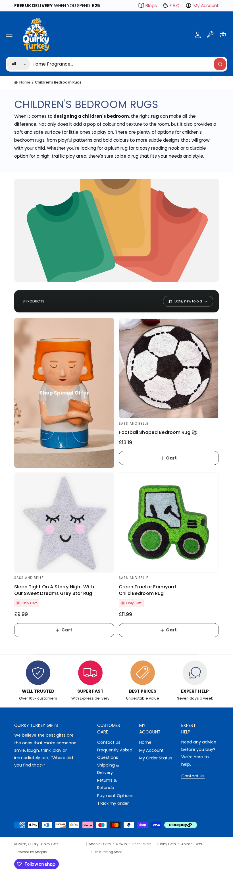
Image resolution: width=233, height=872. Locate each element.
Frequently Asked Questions (114, 753)
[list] (116, 681)
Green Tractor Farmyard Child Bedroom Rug (147, 590)
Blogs (151, 6)
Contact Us (108, 742)
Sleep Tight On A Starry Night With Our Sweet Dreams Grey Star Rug (54, 590)
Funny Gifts (166, 844)
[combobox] (129, 64)
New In (121, 844)
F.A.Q (175, 6)
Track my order (113, 803)
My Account (206, 6)
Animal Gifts (191, 844)
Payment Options (115, 795)
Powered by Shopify (31, 852)
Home (24, 82)
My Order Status (155, 758)
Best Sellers (141, 844)
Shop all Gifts (100, 844)
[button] (9, 34)
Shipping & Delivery (108, 768)
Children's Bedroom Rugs (58, 82)
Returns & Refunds (107, 783)
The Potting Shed (108, 852)
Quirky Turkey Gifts (43, 844)
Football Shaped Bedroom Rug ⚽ (158, 432)
